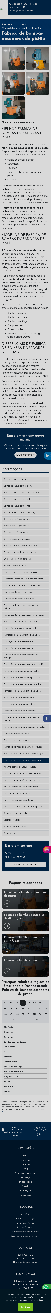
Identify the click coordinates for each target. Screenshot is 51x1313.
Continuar (25, 1307)
